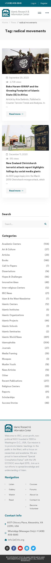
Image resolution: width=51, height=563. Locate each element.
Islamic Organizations (25, 315)
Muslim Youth (25, 364)
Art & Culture (25, 249)
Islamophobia (25, 342)
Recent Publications (25, 381)
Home (5, 22)
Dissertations (25, 271)
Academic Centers (25, 244)
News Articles (25, 370)
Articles (25, 255)
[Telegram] (26, 548)
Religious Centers (25, 386)
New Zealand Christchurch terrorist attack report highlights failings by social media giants (25, 167)
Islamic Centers (25, 304)
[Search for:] (25, 224)
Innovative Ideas (25, 282)
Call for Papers (25, 266)
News (13, 22)
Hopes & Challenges (25, 276)
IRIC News (25, 293)
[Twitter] (33, 548)
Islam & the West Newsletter (25, 298)
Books (25, 260)
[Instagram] (7, 548)
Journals (25, 348)
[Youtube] (20, 548)
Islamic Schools (25, 326)
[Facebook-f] (13, 548)
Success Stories (25, 403)
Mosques (25, 359)
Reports (25, 391)
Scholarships (25, 397)
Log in (33, 3)
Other (25, 375)
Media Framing (25, 353)
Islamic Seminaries (25, 331)
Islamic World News (25, 337)
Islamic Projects (25, 320)
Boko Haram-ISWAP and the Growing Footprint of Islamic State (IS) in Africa (22, 90)
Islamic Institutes (25, 309)
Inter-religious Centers (25, 287)
